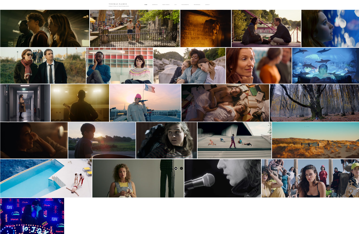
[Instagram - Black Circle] (181, 168)
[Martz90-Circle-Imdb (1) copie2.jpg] (175, 168)
